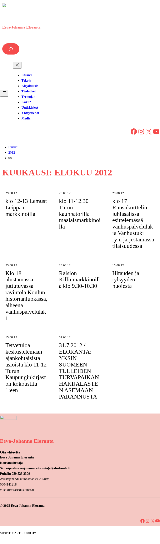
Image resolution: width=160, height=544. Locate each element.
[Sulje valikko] (17, 65)
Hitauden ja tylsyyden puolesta (125, 279)
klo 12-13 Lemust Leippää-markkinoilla (26, 207)
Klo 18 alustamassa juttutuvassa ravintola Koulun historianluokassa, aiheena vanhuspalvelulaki (26, 295)
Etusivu (13, 147)
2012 (11, 152)
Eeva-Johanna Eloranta (21, 27)
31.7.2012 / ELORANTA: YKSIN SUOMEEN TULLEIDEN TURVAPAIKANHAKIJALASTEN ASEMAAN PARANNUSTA (79, 371)
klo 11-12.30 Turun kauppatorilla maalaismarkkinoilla (80, 214)
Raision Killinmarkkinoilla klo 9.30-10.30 (79, 279)
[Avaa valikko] (4, 93)
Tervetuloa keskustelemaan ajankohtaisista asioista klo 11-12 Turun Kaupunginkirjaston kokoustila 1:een (26, 367)
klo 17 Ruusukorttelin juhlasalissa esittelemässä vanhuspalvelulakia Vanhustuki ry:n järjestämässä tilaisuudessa (133, 223)
